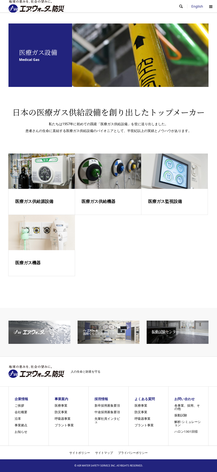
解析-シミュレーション (187, 423)
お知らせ (21, 431)
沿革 (18, 418)
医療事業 (61, 405)
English (197, 6)
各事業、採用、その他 (187, 407)
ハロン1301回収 (186, 431)
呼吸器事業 (63, 418)
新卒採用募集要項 (107, 405)
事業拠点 (21, 425)
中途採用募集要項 (107, 412)
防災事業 (61, 412)
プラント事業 (64, 425)
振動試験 (180, 415)
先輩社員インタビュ (107, 420)
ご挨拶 (19, 405)
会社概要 (21, 412)
